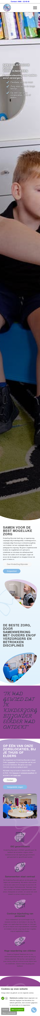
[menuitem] (34, 7)
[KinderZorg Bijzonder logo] (16, 7)
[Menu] (34, 7)
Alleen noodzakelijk (9, 1013)
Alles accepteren (17, 1009)
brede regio (17, 775)
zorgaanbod (11, 762)
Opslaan (5, 1009)
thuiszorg (15, 773)
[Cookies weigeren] (6, 998)
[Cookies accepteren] (2, 998)
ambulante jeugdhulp (27, 773)
